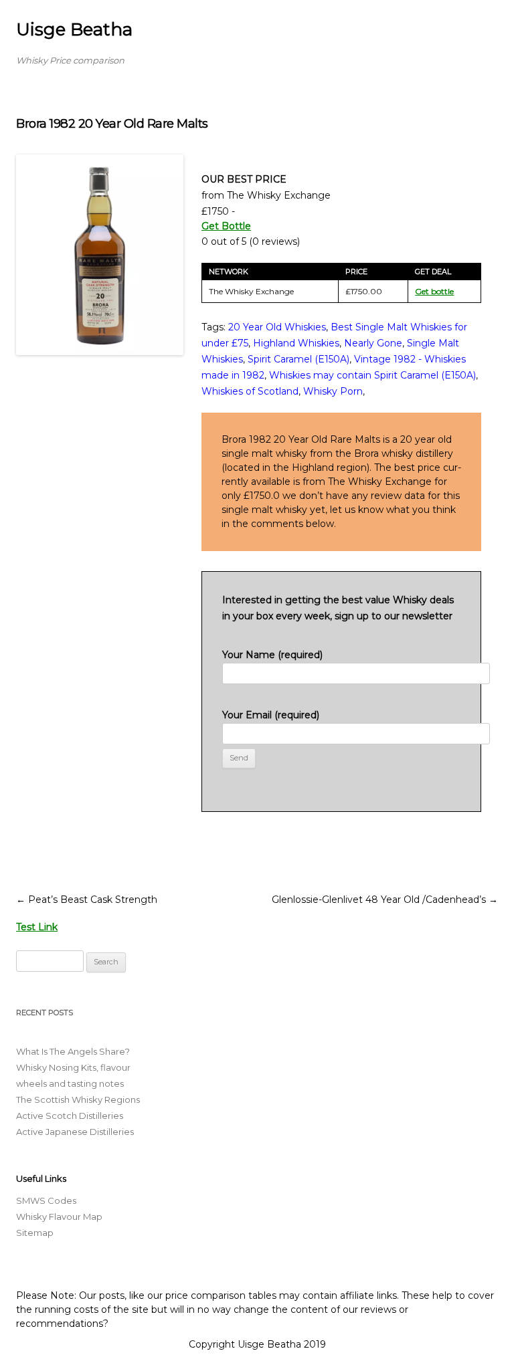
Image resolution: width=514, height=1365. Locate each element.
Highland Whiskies (296, 343)
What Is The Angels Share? (73, 1051)
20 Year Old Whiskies (277, 327)
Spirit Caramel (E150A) (298, 359)
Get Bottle (226, 226)
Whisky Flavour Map (59, 1216)
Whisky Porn (333, 391)
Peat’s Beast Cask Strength (86, 900)
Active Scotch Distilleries (69, 1115)
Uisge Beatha (74, 29)
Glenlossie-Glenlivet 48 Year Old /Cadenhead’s (385, 900)
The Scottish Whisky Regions (78, 1099)
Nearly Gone (373, 343)
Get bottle (434, 291)
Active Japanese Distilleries (75, 1131)
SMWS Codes (46, 1200)
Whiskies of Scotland (249, 391)
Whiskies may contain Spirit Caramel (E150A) (372, 375)
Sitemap (35, 1232)
